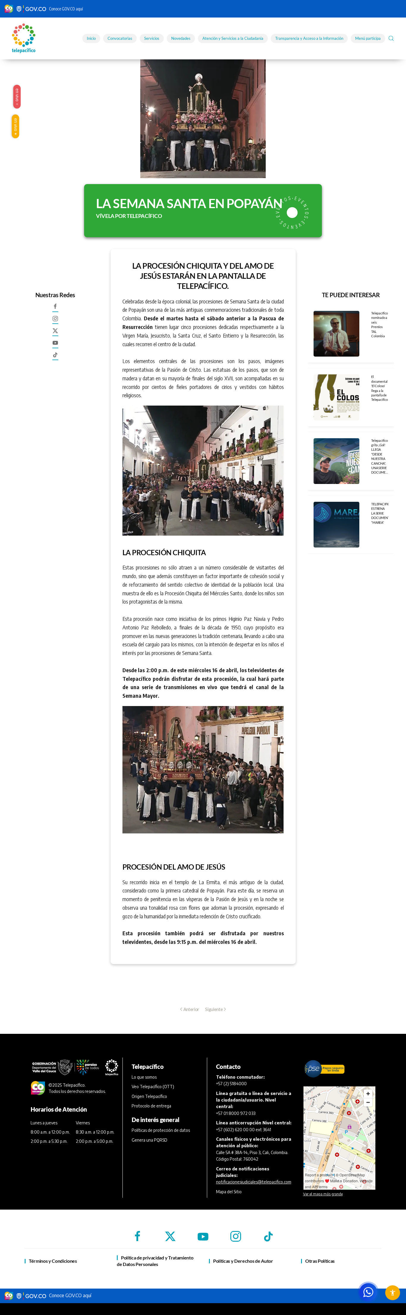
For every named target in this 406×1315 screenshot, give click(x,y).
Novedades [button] (181, 38)
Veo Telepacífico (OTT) (153, 1086)
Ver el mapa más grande (323, 1194)
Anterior (191, 1009)
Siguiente (214, 1009)
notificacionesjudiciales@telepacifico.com (253, 1181)
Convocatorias (120, 38)
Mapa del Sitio (229, 1191)
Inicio (91, 38)
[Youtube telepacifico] (55, 345)
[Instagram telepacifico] (55, 321)
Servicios (151, 38)
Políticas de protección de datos (161, 1130)
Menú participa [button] (368, 38)
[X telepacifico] (55, 333)
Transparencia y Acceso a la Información (309, 38)
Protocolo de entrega (151, 1105)
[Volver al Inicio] (24, 38)
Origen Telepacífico (149, 1096)
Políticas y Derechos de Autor (243, 1261)
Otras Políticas (320, 1261)
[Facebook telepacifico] (55, 309)
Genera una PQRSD (149, 1139)
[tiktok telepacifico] (55, 357)
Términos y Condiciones (53, 1261)
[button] (391, 38)
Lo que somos (144, 1077)
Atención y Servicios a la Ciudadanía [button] (232, 38)
